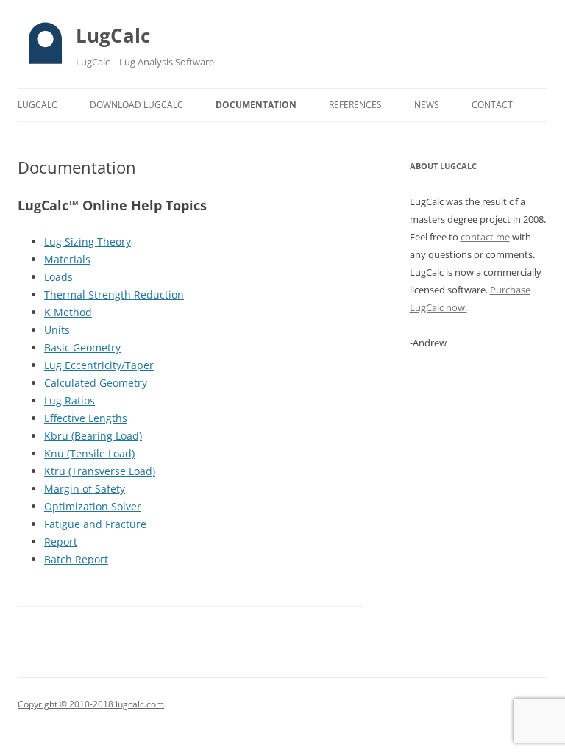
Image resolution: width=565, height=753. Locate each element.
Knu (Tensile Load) (89, 453)
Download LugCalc (136, 105)
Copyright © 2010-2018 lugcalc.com (91, 704)
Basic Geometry (82, 347)
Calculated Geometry (95, 383)
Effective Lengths (85, 418)
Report (60, 542)
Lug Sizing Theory (87, 242)
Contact (492, 105)
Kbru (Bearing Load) (93, 436)
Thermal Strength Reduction (114, 294)
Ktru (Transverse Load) (99, 471)
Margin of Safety (84, 489)
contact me (485, 236)
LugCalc (113, 35)
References (355, 105)
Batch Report (76, 559)
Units (57, 330)
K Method (68, 312)
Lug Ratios (69, 400)
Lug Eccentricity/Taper (99, 365)
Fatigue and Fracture (95, 524)
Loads (58, 277)
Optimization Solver (92, 506)
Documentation (256, 105)
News (426, 105)
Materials (67, 259)
